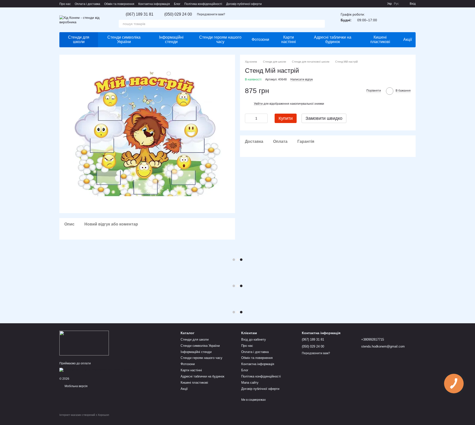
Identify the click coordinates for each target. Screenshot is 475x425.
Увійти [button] (258, 103)
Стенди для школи (78, 39)
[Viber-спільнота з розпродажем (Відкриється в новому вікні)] (380, 4)
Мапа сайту (250, 382)
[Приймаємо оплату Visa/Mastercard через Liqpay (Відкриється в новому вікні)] (95, 369)
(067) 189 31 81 (139, 14)
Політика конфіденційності (203, 4)
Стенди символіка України (124, 39)
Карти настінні (288, 39)
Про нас (65, 4)
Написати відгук (301, 79)
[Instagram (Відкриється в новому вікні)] (368, 4)
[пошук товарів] (321, 24)
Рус (396, 3)
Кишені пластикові (380, 39)
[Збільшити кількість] (264, 118)
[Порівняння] (399, 20)
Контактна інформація (154, 4)
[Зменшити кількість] (248, 118)
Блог (177, 4)
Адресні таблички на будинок (332, 39)
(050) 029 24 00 (178, 14)
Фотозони (260, 39)
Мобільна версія (76, 386)
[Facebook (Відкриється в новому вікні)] (374, 4)
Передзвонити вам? (211, 14)
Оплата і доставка (87, 4)
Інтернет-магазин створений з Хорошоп (84, 414)
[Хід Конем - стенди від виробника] (84, 343)
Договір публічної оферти (244, 4)
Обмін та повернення (119, 4)
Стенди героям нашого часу (220, 39)
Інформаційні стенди (171, 39)
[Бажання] (386, 20)
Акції (407, 39)
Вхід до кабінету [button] (253, 339)
